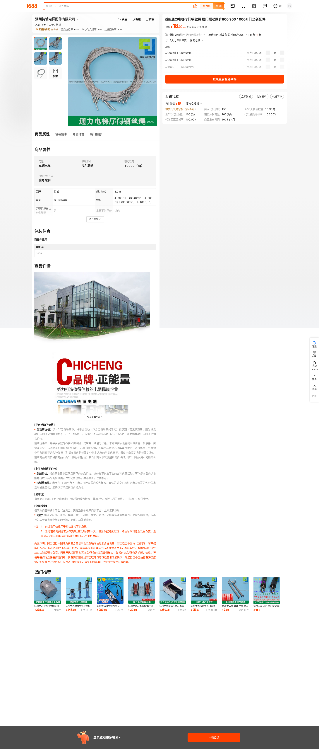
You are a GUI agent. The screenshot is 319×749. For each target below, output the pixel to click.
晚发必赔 (195, 40)
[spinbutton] (274, 52)
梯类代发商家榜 (174, 109)
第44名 (189, 109)
